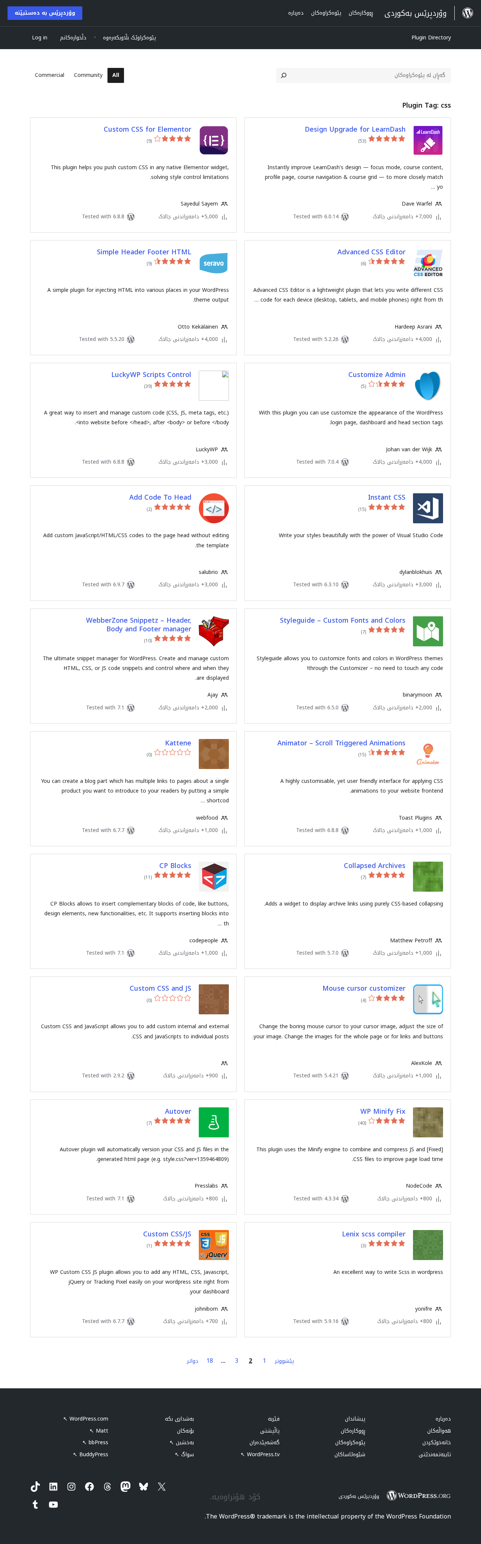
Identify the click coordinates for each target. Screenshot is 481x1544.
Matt (98, 1431)
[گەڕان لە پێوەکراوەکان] (283, 75)
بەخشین (181, 1442)
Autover (178, 1111)
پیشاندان (355, 1419)
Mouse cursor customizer (363, 988)
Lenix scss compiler (373, 1234)
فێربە (274, 1419)
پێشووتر (284, 1361)
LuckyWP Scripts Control (151, 375)
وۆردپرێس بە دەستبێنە (45, 13)
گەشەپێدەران (265, 1442)
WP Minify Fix (382, 1111)
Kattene (178, 743)
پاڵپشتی (270, 1431)
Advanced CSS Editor (371, 252)
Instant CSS (386, 497)
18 (209, 1361)
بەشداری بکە (179, 1419)
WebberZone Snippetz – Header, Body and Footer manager (138, 625)
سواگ (184, 1454)
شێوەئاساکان (349, 1454)
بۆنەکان (185, 1431)
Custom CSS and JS (160, 988)
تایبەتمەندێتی (435, 1454)
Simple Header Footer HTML (144, 252)
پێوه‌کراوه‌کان (350, 1442)
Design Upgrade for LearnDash (355, 129)
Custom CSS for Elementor (147, 129)
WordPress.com (85, 1419)
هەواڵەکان (439, 1431)
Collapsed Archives (374, 866)
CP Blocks (175, 866)
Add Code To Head (160, 497)
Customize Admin (376, 375)
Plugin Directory (431, 38)
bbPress (95, 1442)
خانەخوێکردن (436, 1442)
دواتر (192, 1361)
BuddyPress (90, 1454)
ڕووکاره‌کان (353, 1431)
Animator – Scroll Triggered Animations (341, 743)
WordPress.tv (260, 1454)
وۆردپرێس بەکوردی (359, 1496)
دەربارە (443, 1419)
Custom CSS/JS (167, 1234)
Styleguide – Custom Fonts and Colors (342, 620)
